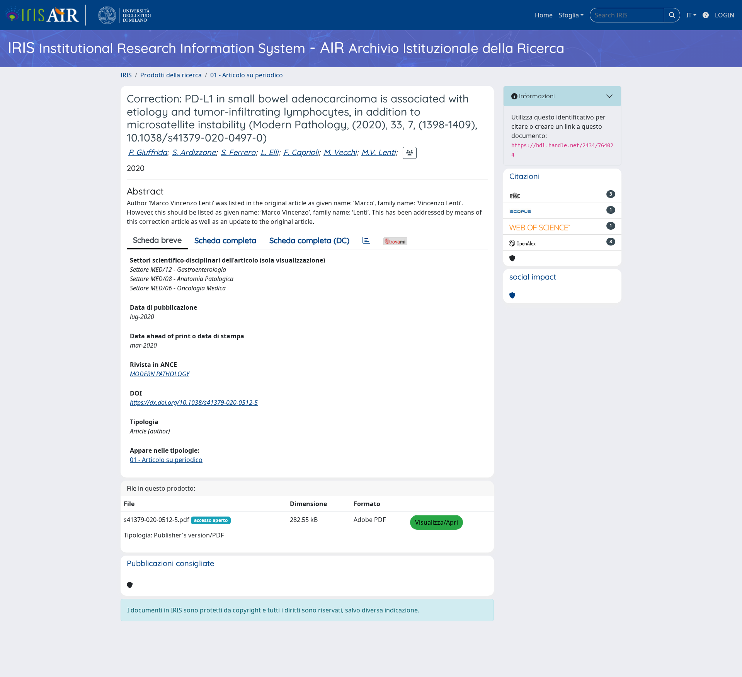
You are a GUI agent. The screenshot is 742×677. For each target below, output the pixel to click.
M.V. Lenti (378, 152)
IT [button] (689, 15)
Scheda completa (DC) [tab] (309, 240)
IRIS (126, 75)
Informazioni (536, 96)
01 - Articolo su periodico (246, 75)
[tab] (366, 240)
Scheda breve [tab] (157, 240)
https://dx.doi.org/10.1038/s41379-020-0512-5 (194, 402)
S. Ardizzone (194, 152)
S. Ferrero (238, 152)
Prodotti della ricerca (171, 75)
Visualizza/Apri (436, 522)
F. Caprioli (300, 152)
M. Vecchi (339, 152)
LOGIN (724, 15)
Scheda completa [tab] (225, 240)
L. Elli (269, 152)
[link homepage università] (124, 15)
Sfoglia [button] (569, 15)
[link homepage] (45, 15)
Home (544, 15)
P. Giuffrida (147, 152)
